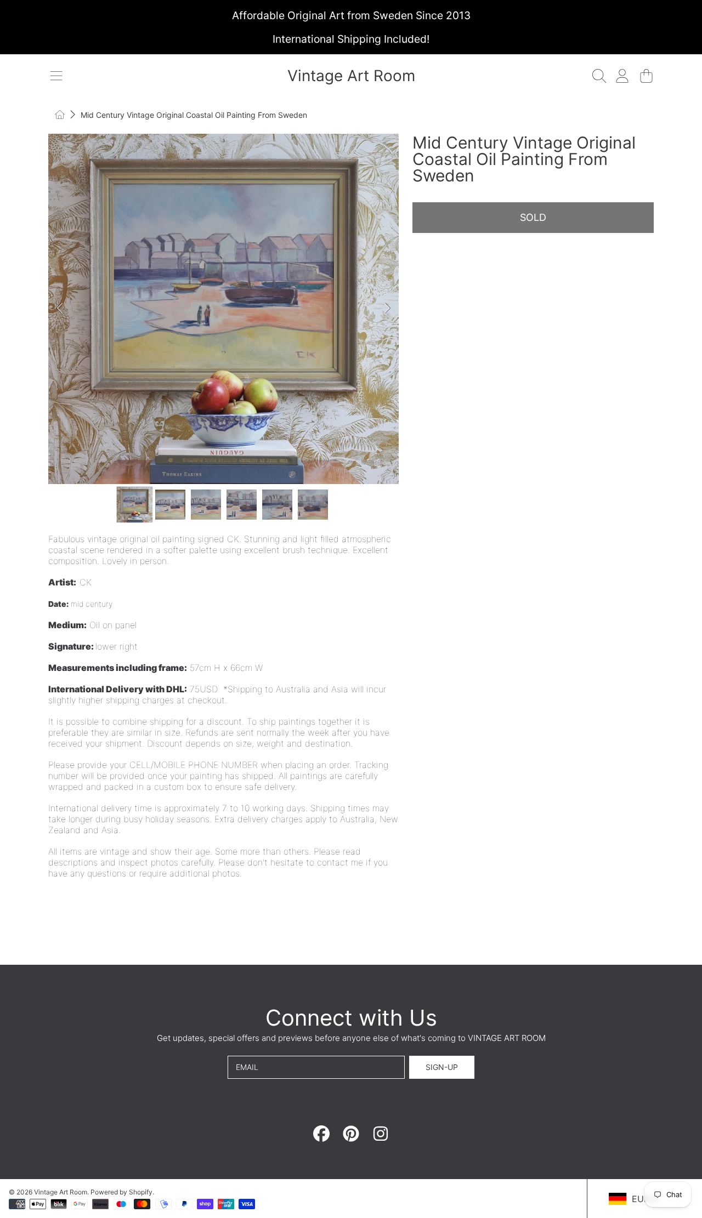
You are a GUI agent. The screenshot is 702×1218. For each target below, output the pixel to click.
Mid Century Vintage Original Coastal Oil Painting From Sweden (194, 114)
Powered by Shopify (121, 1192)
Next (387, 308)
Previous (59, 308)
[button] (56, 76)
